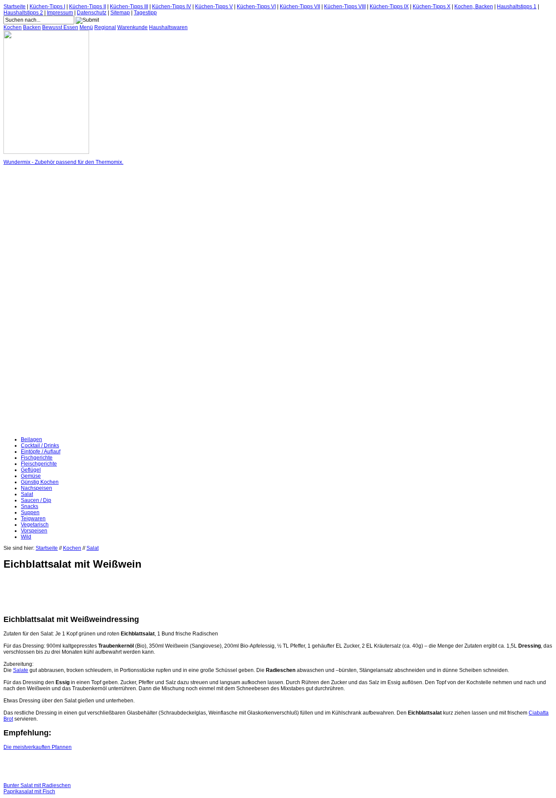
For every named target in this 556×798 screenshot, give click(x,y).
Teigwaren (33, 518)
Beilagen (31, 439)
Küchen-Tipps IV (171, 6)
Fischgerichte (37, 458)
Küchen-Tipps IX (389, 6)
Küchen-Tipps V (214, 6)
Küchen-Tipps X (431, 6)
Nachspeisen (36, 488)
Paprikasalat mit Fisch (29, 791)
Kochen (12, 27)
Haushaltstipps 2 (23, 13)
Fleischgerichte (39, 464)
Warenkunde (132, 27)
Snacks (29, 506)
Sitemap (120, 13)
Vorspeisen (34, 531)
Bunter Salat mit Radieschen (37, 785)
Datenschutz (91, 13)
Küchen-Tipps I (47, 6)
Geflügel (31, 470)
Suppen (30, 512)
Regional (105, 27)
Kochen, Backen (473, 6)
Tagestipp (145, 13)
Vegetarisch (35, 525)
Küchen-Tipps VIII (345, 6)
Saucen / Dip (36, 500)
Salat (27, 494)
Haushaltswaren (168, 27)
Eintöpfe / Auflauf (40, 452)
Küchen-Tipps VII (300, 6)
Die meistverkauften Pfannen (37, 747)
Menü (86, 27)
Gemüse (31, 476)
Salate (20, 670)
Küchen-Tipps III (129, 6)
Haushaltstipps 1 (516, 6)
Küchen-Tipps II (87, 6)
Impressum (60, 13)
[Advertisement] (38, 300)
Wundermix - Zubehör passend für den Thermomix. (63, 162)
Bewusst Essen (60, 27)
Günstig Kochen (40, 482)
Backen (32, 27)
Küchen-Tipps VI (256, 6)
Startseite (14, 6)
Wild (26, 537)
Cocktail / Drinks (40, 445)
